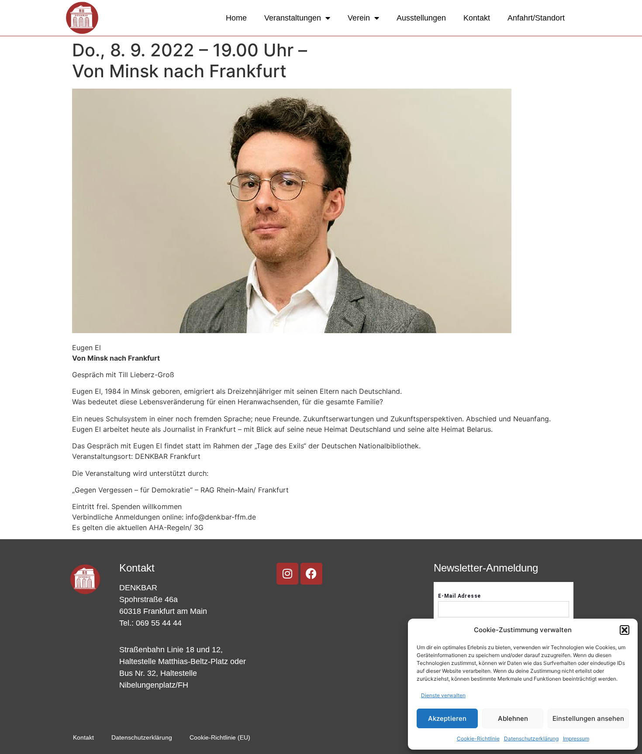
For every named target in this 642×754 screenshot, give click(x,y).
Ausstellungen (421, 18)
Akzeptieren (447, 718)
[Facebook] (311, 574)
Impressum (576, 738)
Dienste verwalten (443, 695)
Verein (359, 18)
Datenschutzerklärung (531, 738)
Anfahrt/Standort (536, 18)
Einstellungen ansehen (588, 718)
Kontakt (476, 18)
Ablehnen (513, 718)
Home (236, 18)
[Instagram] (287, 574)
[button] (624, 630)
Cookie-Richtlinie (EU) (220, 737)
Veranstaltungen (292, 18)
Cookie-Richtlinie (478, 738)
